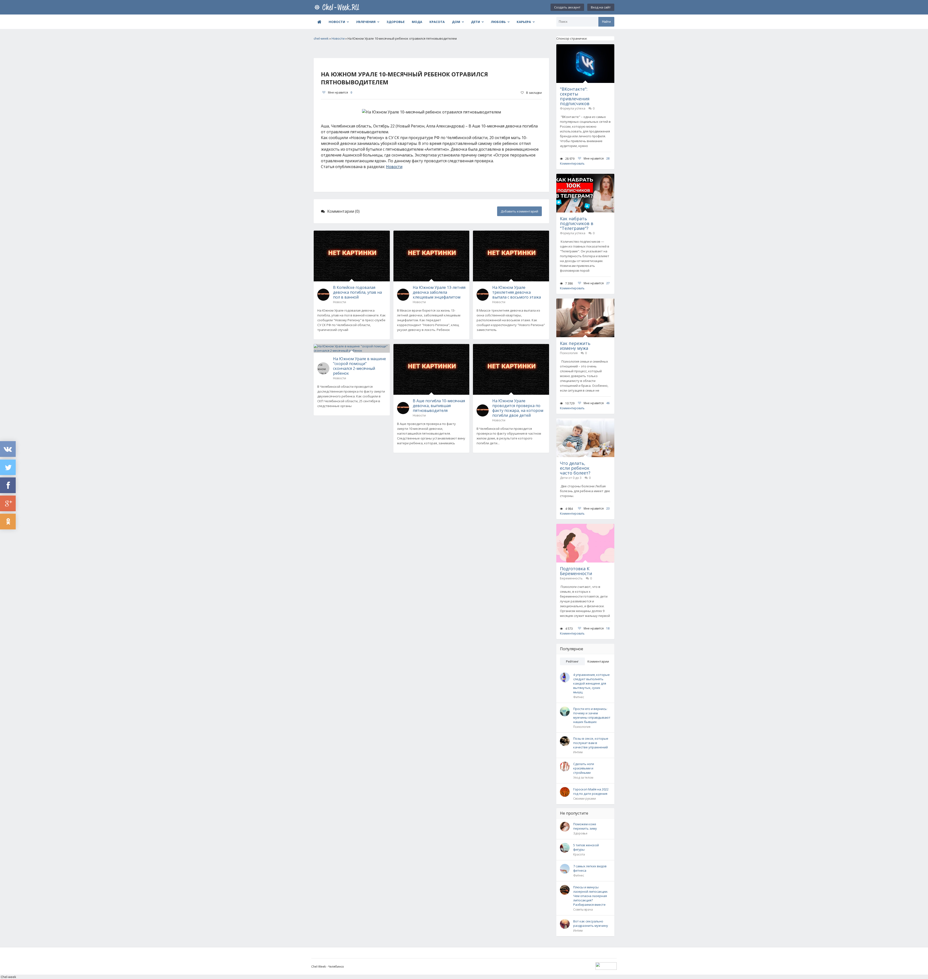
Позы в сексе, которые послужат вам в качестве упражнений (590, 742)
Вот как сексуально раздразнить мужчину (590, 923)
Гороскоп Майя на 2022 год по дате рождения (591, 791)
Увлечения (366, 22)
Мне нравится (340, 92)
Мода (417, 22)
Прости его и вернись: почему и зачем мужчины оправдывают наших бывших (591, 715)
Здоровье (395, 22)
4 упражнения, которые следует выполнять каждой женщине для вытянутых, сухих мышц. (591, 683)
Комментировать (572, 163)
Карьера (524, 22)
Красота (437, 22)
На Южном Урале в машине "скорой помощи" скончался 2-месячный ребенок (359, 366)
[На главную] (338, 7)
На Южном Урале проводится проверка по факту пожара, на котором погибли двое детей (517, 408)
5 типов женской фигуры (586, 847)
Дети (475, 22)
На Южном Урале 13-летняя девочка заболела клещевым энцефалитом (439, 292)
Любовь (498, 22)
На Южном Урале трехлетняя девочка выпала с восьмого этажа (516, 292)
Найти (606, 21)
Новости (337, 22)
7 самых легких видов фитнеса (590, 868)
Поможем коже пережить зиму (585, 826)
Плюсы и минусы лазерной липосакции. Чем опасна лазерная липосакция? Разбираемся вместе (590, 896)
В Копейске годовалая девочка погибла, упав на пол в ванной (357, 292)
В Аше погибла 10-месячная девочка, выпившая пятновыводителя (439, 405)
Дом (456, 22)
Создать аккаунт (567, 7)
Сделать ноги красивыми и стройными (583, 768)
